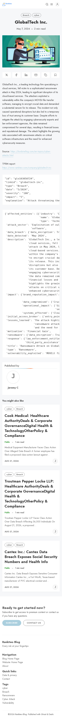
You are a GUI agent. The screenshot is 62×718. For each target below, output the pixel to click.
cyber (36, 15)
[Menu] (51, 4)
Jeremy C (13, 387)
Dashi (51, 714)
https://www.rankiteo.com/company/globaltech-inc (26, 167)
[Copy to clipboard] (45, 75)
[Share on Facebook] (16, 75)
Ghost (43, 714)
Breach (26, 15)
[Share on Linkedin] (26, 75)
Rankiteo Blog (21, 714)
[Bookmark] (55, 75)
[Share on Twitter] (6, 75)
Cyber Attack (8, 699)
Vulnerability (8, 703)
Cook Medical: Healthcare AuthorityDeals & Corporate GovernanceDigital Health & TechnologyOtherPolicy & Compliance (29, 425)
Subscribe (12, 622)
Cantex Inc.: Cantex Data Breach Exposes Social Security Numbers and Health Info (31, 557)
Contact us (34, 622)
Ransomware (8, 695)
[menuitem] (31, 659)
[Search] (47, 4)
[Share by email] (36, 75)
